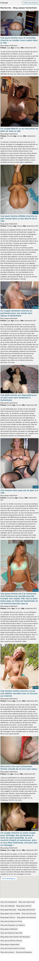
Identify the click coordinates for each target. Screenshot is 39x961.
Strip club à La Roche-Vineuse (11, 941)
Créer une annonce (30, 3)
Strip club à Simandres (24, 952)
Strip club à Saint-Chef (26, 902)
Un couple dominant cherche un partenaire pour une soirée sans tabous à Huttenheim (16, 313)
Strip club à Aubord (7, 952)
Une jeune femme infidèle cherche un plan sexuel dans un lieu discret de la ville (18, 218)
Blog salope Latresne (23, 906)
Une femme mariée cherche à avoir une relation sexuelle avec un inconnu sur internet (19, 693)
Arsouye (4, 2)
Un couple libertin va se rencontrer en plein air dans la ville (19, 129)
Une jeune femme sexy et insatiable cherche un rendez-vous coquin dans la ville (19, 40)
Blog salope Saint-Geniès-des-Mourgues (15, 937)
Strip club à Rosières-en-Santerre (13, 925)
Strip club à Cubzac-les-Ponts (11, 921)
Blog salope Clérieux (8, 917)
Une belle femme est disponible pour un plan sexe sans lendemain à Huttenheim (18, 397)
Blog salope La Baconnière (10, 944)
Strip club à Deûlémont (9, 902)
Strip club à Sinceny (29, 914)
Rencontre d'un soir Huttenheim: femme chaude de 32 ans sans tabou (18, 767)
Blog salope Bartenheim (26, 910)
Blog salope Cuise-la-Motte (10, 914)
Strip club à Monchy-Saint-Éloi (11, 933)
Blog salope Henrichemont (26, 917)
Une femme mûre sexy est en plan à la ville (19, 491)
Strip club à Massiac (8, 906)
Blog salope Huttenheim (9, 929)
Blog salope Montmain (8, 910)
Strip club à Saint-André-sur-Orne (13, 948)
